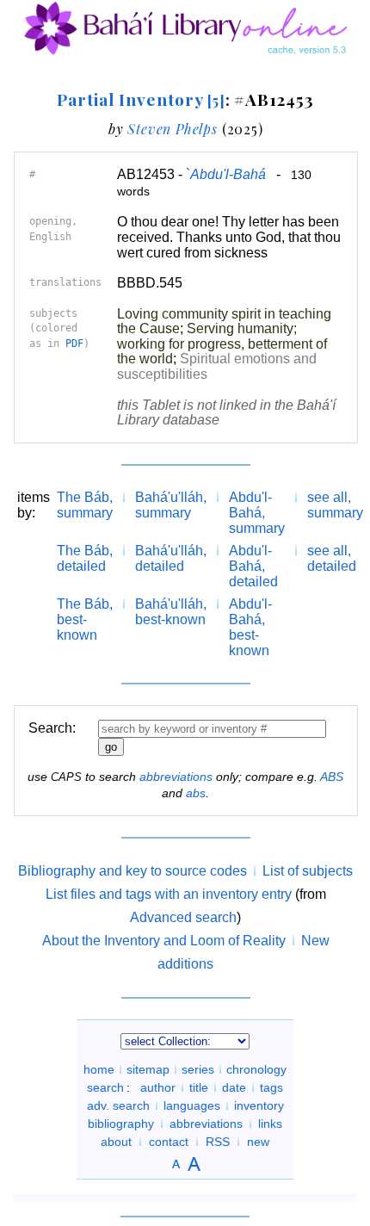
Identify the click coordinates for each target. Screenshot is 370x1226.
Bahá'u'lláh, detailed (171, 558)
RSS (218, 1142)
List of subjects (307, 871)
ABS (331, 776)
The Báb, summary (85, 505)
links (270, 1123)
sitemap (148, 1069)
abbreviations (176, 776)
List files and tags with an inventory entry (169, 894)
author (158, 1087)
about (116, 1142)
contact (168, 1142)
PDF (74, 343)
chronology (256, 1069)
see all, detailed (331, 558)
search (105, 1087)
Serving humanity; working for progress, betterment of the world (222, 343)
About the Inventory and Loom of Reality (164, 940)
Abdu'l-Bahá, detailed (253, 566)
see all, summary (335, 505)
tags (271, 1087)
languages (191, 1105)
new (258, 1142)
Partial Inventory (141, 99)
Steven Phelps (172, 129)
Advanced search (183, 917)
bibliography (121, 1123)
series (198, 1069)
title (198, 1087)
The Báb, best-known (85, 619)
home (98, 1069)
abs (196, 793)
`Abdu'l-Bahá (226, 174)
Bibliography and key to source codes (132, 871)
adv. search (118, 1105)
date (234, 1087)
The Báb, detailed (85, 558)
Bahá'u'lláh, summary (171, 505)
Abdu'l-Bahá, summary (257, 513)
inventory (259, 1105)
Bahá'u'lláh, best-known (171, 612)
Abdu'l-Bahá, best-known (250, 627)
